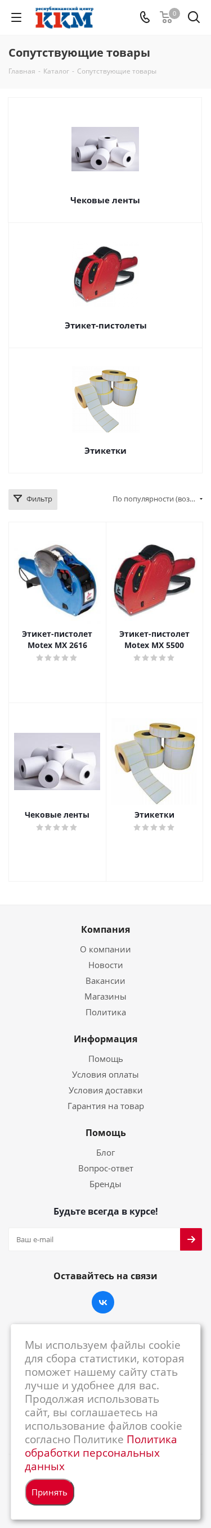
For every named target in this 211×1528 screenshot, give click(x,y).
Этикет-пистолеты (106, 325)
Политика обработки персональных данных (101, 1452)
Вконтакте (103, 1302)
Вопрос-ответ (105, 1168)
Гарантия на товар (106, 1105)
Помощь (105, 1058)
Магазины (105, 996)
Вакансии (105, 980)
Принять (50, 1492)
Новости (105, 964)
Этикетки (105, 450)
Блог (105, 1152)
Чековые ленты (105, 200)
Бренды (105, 1183)
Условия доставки (106, 1090)
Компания (105, 929)
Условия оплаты (105, 1074)
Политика (106, 1012)
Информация (105, 1039)
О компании (105, 949)
